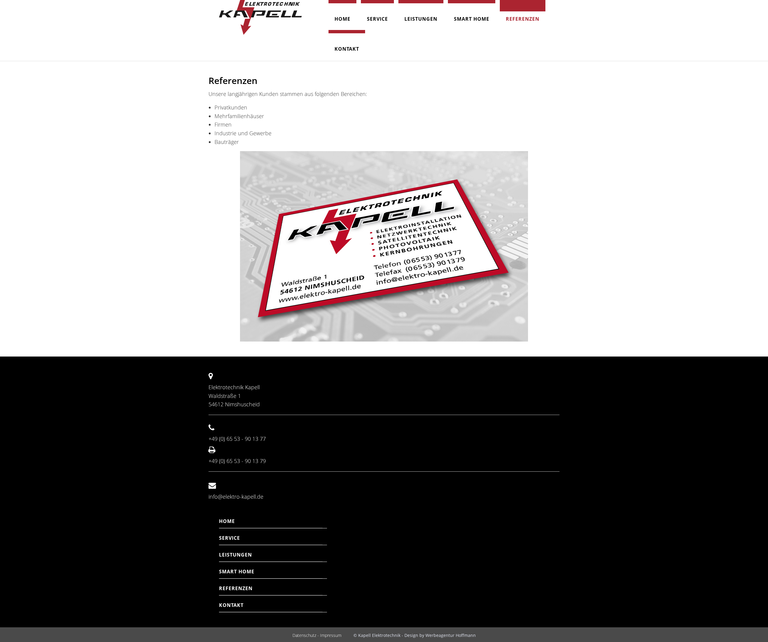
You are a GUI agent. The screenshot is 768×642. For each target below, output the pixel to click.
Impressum (330, 635)
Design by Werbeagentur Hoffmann (440, 635)
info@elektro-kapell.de (235, 496)
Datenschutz (304, 635)
